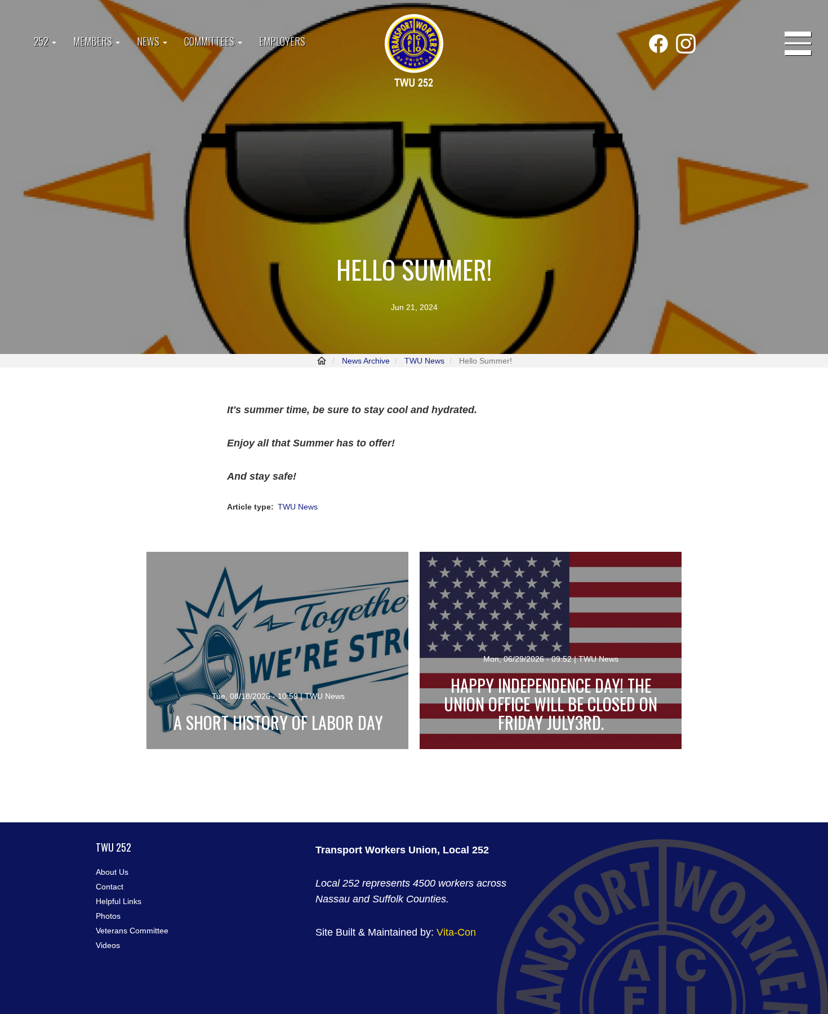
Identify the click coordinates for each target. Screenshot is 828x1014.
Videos (108, 945)
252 (42, 41)
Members (93, 41)
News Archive (366, 360)
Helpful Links (118, 901)
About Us (112, 871)
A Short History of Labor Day (278, 722)
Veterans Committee (132, 930)
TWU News (424, 360)
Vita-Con (456, 932)
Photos (108, 915)
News (149, 41)
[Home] (414, 51)
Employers (282, 41)
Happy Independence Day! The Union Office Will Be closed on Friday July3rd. (550, 703)
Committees (210, 41)
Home (321, 360)
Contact (109, 886)
